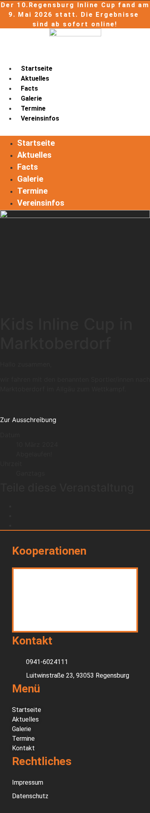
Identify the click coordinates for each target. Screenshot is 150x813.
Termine (33, 108)
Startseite (36, 68)
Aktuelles (35, 78)
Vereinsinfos (40, 118)
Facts (29, 88)
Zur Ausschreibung (28, 420)
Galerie (31, 98)
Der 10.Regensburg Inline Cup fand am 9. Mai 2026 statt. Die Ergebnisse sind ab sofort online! (75, 14)
